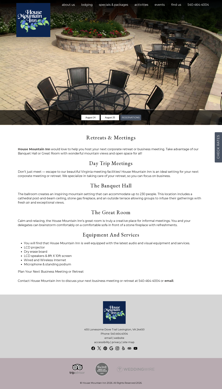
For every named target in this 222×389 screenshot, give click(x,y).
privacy (116, 342)
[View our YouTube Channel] (135, 348)
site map (128, 342)
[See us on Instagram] (117, 348)
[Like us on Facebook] (93, 348)
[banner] (111, 371)
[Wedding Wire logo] (135, 375)
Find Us (176, 4)
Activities (141, 4)
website (119, 337)
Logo (28, 5)
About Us (68, 4)
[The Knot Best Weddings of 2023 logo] (102, 375)
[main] (111, 215)
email (168, 281)
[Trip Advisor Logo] (77, 375)
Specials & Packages (113, 4)
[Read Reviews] (129, 348)
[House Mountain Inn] (33, 36)
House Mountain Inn (34, 149)
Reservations (131, 117)
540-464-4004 (198, 4)
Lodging (87, 4)
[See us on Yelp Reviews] (123, 348)
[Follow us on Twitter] (99, 348)
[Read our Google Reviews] (111, 348)
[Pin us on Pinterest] (105, 348)
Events (160, 4)
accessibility (102, 342)
